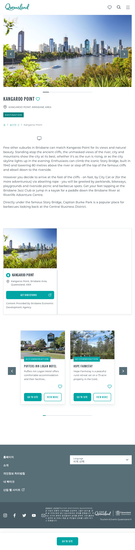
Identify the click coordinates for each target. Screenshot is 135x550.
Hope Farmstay (83, 366)
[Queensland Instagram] (5, 515)
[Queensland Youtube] (34, 515)
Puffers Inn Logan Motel (40, 366)
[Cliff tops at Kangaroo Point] (67, 51)
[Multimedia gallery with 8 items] (67, 54)
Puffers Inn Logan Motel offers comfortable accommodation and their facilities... (41, 375)
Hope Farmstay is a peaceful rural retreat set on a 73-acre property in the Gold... (90, 375)
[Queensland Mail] (43, 515)
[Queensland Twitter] (24, 515)
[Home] (17, 9)
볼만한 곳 (15, 124)
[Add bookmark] (37, 99)
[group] (43, 371)
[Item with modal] (67, 51)
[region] (67, 177)
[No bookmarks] (110, 7)
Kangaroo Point (19, 98)
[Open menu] (128, 7)
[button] (11, 54)
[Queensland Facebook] (15, 515)
